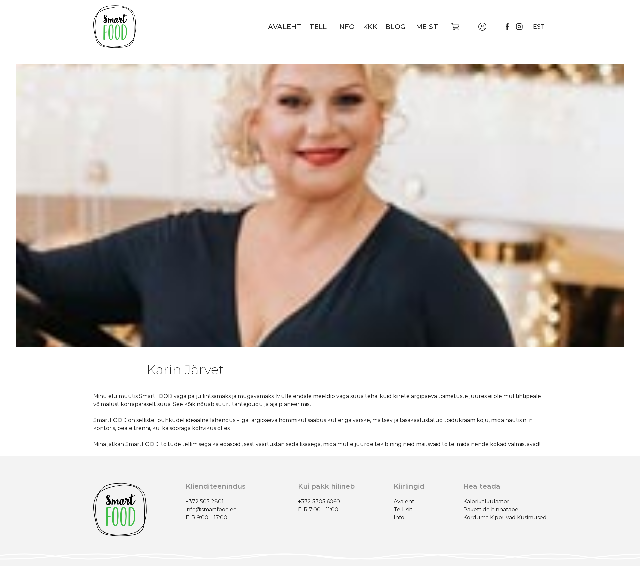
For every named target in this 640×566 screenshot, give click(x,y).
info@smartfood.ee (211, 509)
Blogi (396, 27)
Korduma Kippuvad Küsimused (505, 517)
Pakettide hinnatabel (491, 509)
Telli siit (403, 509)
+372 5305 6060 (319, 501)
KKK (370, 27)
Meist (427, 27)
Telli (319, 27)
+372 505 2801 (205, 501)
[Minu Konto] (482, 27)
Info (346, 27)
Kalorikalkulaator (486, 501)
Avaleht (284, 27)
